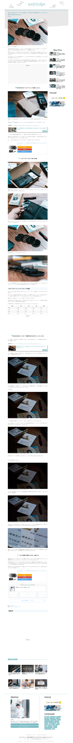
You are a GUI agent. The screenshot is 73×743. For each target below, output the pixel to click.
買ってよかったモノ (48, 728)
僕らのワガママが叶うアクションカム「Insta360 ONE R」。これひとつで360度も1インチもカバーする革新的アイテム (60, 74)
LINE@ (37, 593)
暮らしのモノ (55, 725)
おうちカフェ (59, 716)
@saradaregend (27, 584)
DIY (45, 716)
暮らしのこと (50, 725)
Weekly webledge (53, 716)
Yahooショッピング (25, 151)
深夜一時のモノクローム (48, 727)
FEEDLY (18, 595)
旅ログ (46, 725)
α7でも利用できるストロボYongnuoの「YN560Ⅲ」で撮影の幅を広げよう (14, 688)
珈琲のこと (55, 727)
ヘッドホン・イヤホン (52, 722)
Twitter (19, 593)
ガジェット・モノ (53, 719)
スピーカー (59, 719)
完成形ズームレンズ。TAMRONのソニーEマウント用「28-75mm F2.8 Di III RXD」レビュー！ (26, 343)
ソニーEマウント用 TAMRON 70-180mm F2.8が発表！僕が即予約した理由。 (60, 60)
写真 (50, 724)
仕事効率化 (46, 724)
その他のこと (47, 718)
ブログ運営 (46, 722)
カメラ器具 (15, 606)
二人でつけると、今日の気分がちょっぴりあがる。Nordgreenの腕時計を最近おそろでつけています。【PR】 (60, 87)
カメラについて (47, 719)
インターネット (52, 718)
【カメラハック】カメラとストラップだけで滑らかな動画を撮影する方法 (41, 673)
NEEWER (11, 606)
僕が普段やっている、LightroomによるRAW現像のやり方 (28, 673)
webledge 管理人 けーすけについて (31, 734)
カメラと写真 (11, 605)
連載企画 (53, 728)
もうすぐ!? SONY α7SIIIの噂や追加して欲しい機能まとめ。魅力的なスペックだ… (60, 80)
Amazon (24, 147)
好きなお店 (53, 724)
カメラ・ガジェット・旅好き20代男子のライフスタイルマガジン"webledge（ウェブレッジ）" (36, 737)
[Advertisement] (17, 74)
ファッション (57, 721)
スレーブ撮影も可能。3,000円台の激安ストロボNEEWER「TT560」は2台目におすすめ (25, 125)
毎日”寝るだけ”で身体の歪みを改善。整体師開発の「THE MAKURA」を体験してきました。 (60, 67)
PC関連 (48, 716)
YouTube (37, 595)
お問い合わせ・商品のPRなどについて (25, 726)
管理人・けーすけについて (25, 724)
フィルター (19, 606)
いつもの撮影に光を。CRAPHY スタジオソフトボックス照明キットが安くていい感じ (14, 673)
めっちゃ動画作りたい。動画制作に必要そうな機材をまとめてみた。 (28, 688)
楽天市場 (24, 149)
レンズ (58, 722)
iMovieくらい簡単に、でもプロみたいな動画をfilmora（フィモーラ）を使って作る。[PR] (41, 688)
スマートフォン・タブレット (49, 721)
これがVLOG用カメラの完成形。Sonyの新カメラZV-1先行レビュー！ (60, 54)
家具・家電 (57, 724)
